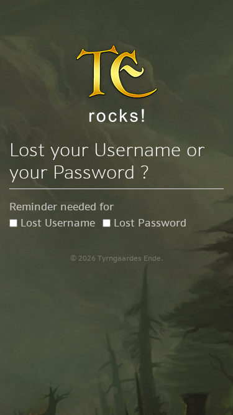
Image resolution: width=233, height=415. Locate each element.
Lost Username (58, 223)
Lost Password (150, 223)
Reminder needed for (61, 206)
